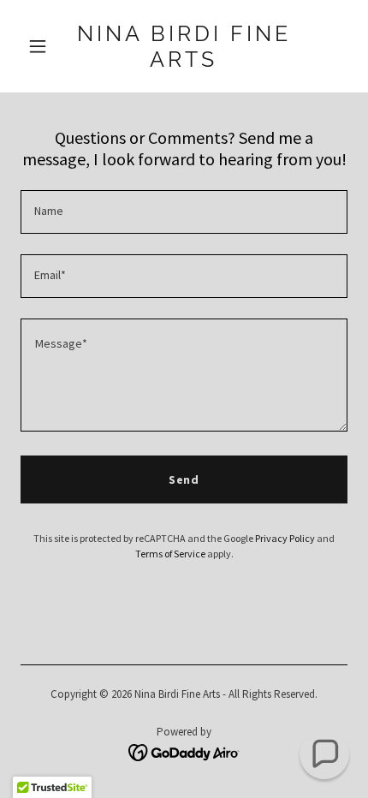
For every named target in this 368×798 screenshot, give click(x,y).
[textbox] (184, 212)
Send (184, 479)
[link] (183, 62)
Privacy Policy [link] (285, 538)
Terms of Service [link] (170, 553)
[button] (45, 46)
